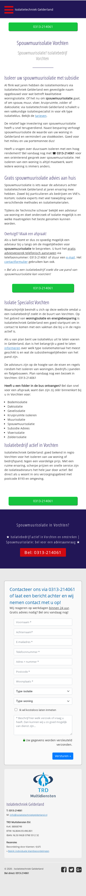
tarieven (41, 116)
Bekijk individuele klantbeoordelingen (28, 851)
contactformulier (16, 262)
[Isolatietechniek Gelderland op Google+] (79, 869)
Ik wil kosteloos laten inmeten (37, 710)
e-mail (70, 257)
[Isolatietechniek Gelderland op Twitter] (71, 869)
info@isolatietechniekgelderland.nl (28, 814)
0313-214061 (43, 27)
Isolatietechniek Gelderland (34, 9)
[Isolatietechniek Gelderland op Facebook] (64, 869)
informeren (12, 348)
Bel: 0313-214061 (42, 552)
